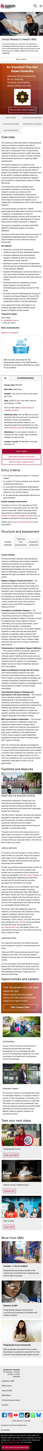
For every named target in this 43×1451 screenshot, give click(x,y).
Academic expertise (33, 543)
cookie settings (16, 1440)
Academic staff (8, 1381)
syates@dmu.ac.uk (11, 320)
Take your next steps (11, 130)
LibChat (22, 922)
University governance (11, 1400)
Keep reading (21, 59)
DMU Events (7, 1386)
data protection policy (12, 1442)
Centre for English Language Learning (16, 516)
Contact (5, 1405)
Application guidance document (21, 457)
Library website (32, 875)
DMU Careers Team (20, 1007)
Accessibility (5, 1430)
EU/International (25, 378)
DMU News (6, 1395)
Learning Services (11, 927)
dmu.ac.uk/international (20, 522)
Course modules (8, 543)
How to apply (21, 451)
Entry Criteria (11, 117)
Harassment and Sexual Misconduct (14, 1425)
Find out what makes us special (22, 110)
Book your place (11, 1155)
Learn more (9, 1227)
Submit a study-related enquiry (21, 462)
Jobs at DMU (7, 1391)
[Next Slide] (39, 783)
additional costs (15, 428)
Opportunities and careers (32, 124)
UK (5, 378)
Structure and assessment (32, 117)
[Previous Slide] (3, 783)
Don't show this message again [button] (16, 1447)
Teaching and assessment (20, 542)
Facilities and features (11, 124)
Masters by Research (10, 333)
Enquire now (10, 1191)
